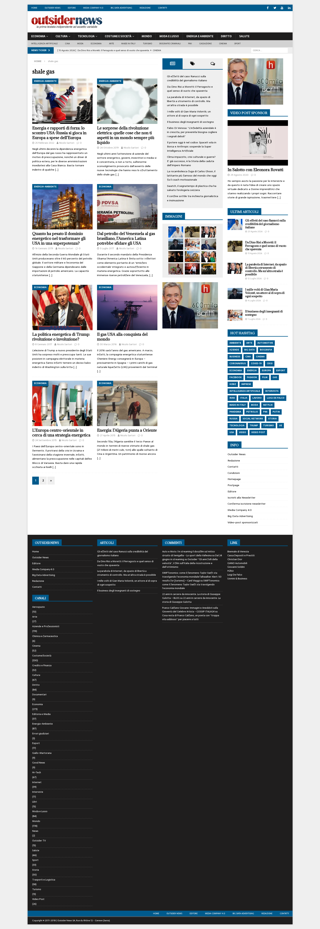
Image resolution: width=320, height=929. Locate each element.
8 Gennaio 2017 (43, 344)
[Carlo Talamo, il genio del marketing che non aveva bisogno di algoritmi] (208, 268)
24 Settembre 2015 (46, 440)
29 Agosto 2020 (240, 175)
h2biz (232, 384)
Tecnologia (86, 36)
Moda (80, 43)
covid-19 (256, 363)
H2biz (230, 571)
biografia (266, 350)
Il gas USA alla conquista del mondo (122, 337)
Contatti (162, 7)
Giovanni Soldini (236, 567)
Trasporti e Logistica (43, 880)
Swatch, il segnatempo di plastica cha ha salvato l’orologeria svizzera (191, 188)
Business (234, 356)
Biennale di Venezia (238, 551)
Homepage (234, 479)
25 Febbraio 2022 (44, 143)
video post (258, 432)
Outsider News (52, 7)
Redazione (145, 7)
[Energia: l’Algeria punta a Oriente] (127, 403)
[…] (56, 170)
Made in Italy (128, 43)
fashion (252, 377)
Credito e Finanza (41, 665)
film (264, 377)
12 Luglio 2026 (254, 278)
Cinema (223, 43)
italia (243, 398)
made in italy (237, 405)
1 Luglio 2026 (254, 319)
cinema (260, 356)
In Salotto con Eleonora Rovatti (255, 169)
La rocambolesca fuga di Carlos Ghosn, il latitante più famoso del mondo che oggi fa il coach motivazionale (191, 175)
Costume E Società (118, 36)
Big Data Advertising (121, 7)
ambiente (235, 343)
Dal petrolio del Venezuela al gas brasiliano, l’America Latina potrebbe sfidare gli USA (126, 238)
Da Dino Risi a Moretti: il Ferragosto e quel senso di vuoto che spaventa (190, 89)
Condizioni (234, 473)
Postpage (233, 485)
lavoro (257, 398)
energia (252, 370)
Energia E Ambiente (199, 36)
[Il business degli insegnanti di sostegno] (192, 244)
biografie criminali (170, 43)
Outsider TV (39, 841)
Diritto (226, 36)
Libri (34, 802)
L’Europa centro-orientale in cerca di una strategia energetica (61, 433)
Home (34, 7)
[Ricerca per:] (269, 50)
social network (253, 419)
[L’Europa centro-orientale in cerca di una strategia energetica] (62, 403)
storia (272, 419)
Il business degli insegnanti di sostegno (190, 122)
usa (231, 432)
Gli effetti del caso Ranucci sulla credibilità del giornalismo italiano (187, 78)
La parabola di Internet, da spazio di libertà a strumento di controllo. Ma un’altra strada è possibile (188, 101)
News (35, 831)
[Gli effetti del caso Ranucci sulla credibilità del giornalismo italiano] (175, 232)
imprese (246, 384)
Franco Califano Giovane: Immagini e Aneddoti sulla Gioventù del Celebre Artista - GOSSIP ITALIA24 (190, 610)
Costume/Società (41, 656)
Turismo (147, 43)
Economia (38, 36)
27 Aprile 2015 (107, 435)
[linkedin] (289, 8)
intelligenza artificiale (244, 391)
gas (275, 377)
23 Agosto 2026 (255, 231)
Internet (36, 782)
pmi (265, 412)
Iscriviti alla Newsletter (241, 498)
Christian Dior (234, 559)
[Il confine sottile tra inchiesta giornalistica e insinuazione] (192, 268)
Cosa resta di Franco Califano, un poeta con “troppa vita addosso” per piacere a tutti (190, 617)
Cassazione (205, 43)
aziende (234, 350)
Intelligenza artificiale (44, 43)
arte (249, 343)
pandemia (235, 412)
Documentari (39, 694)
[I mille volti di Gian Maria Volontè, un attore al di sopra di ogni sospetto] (175, 244)
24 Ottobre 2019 (109, 148)
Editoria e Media (41, 714)
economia (235, 370)
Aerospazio (38, 607)
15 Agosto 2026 (255, 253)
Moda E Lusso (169, 36)
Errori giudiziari (40, 733)
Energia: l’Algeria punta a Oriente (127, 430)
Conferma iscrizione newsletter (247, 504)
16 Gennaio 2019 (44, 248)
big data (249, 350)
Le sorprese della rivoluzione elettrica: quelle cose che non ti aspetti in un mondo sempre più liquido (125, 135)
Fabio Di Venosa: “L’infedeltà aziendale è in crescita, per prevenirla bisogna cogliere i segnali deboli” (192, 132)
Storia (35, 870)
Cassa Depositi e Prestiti (241, 555)
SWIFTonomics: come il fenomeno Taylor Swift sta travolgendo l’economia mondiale (191, 584)
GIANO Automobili (237, 563)
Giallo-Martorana (41, 753)
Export (36, 743)
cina (248, 356)
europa (266, 370)
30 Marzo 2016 (108, 344)
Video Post (38, 899)
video (242, 432)
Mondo (147, 36)
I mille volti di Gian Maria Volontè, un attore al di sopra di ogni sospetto (189, 113)
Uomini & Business (237, 579)
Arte (111, 43)
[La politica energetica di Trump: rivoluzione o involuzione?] (62, 307)
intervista (272, 391)
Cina (67, 43)
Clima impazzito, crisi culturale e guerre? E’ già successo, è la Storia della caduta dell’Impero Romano (191, 161)
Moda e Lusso (39, 811)
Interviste (37, 792)
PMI (190, 43)
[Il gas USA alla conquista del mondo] (127, 307)
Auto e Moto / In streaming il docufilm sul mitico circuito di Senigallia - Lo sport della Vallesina (188, 553)
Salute (244, 36)
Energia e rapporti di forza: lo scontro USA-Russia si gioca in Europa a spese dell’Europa (59, 133)
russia (233, 419)
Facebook (235, 377)
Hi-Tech (36, 772)
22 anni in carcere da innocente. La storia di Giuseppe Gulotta (191, 600)
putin (276, 412)
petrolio (252, 412)
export (280, 370)
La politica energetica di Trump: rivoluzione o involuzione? (61, 337)
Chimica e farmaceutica (45, 636)
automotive (265, 343)
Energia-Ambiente (42, 724)
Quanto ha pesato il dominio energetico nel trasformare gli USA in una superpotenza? (59, 238)
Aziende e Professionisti (45, 626)
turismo (268, 425)
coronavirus (237, 363)
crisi (270, 363)
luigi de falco (275, 398)
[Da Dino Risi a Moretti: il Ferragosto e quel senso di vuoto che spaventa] (192, 232)
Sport (237, 43)
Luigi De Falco (234, 575)
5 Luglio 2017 (107, 248)
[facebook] (267, 8)
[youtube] (282, 8)
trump (254, 425)
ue (280, 425)
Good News (38, 763)
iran (232, 398)
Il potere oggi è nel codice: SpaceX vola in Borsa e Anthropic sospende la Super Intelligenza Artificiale (191, 146)
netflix (268, 405)
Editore (72, 7)
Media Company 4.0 (93, 7)
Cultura (62, 36)
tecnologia (236, 425)
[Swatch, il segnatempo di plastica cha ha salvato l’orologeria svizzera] (175, 268)
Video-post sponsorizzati (243, 522)
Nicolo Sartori (66, 143)
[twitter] (275, 8)
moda (254, 405)
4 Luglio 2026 (254, 300)
